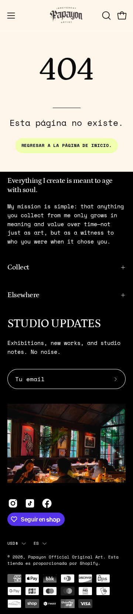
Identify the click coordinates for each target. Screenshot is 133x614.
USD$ (12, 543)
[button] (105, 15)
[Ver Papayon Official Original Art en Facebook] (46, 503)
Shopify (89, 563)
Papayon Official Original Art (65, 557)
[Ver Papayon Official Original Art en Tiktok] (29, 503)
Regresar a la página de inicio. (66, 145)
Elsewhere (23, 295)
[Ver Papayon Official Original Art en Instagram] (12, 503)
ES (36, 543)
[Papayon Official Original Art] (66, 15)
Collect (18, 267)
